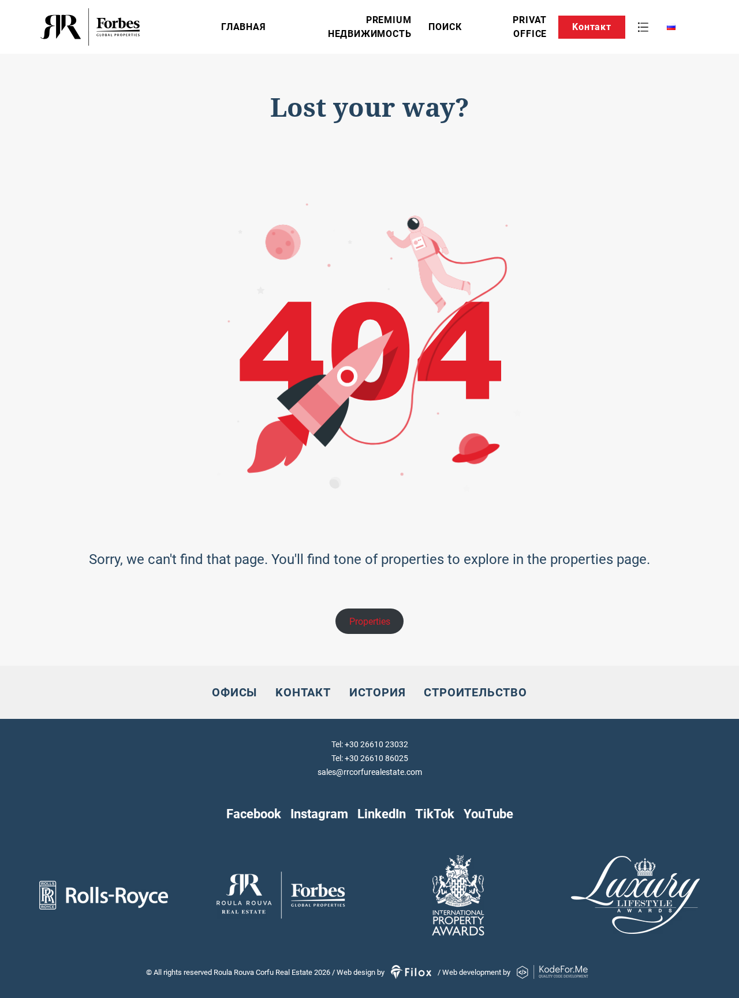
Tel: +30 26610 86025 (369, 758)
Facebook (253, 813)
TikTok (434, 813)
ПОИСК (444, 26)
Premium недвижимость (370, 26)
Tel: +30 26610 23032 (369, 744)
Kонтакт (591, 26)
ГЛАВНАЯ (243, 26)
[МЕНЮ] (643, 27)
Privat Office (530, 26)
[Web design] (412, 972)
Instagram (319, 813)
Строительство (475, 692)
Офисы (234, 692)
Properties (369, 621)
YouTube (488, 813)
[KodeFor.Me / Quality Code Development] (552, 972)
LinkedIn (381, 813)
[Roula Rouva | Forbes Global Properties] (126, 27)
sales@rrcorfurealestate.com (370, 772)
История (377, 692)
